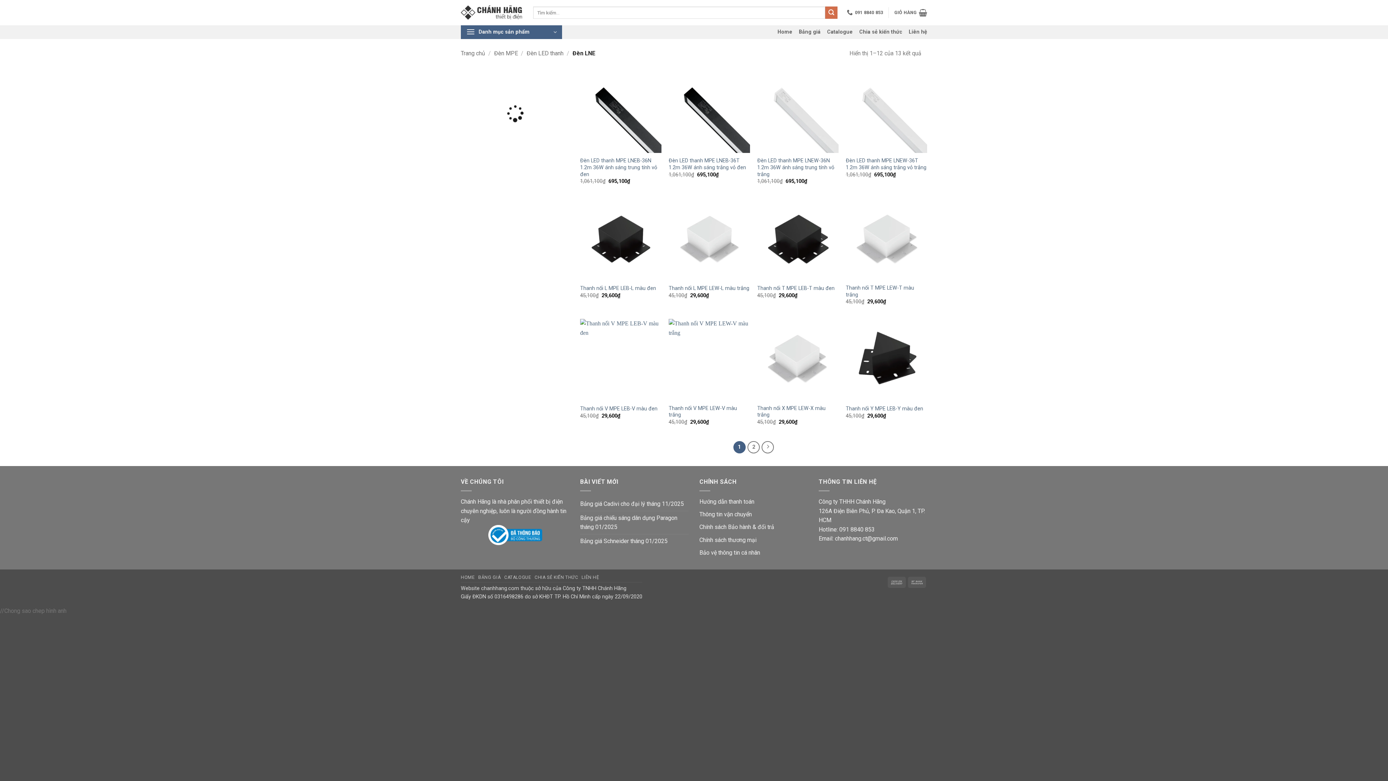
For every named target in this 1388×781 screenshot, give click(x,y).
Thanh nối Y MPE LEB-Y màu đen (884, 409)
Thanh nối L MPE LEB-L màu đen (618, 288)
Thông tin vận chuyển (725, 514)
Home (784, 32)
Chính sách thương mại (728, 540)
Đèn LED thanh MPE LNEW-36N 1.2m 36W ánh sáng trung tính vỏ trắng (795, 167)
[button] (910, 13)
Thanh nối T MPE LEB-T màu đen (796, 288)
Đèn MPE (506, 53)
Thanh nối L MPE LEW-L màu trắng (709, 288)
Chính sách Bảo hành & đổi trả (736, 527)
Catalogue (840, 32)
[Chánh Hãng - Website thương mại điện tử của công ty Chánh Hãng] (491, 12)
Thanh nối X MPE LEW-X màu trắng (791, 411)
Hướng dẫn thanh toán (726, 501)
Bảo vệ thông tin (719, 552)
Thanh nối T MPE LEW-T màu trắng (880, 291)
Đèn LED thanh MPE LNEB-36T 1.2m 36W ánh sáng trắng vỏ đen (707, 164)
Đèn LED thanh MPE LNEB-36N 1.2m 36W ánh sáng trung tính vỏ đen (618, 167)
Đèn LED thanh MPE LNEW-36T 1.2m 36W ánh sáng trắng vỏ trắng (886, 164)
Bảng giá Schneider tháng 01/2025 (624, 541)
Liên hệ (918, 32)
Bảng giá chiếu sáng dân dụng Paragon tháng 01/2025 (628, 523)
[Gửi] (831, 13)
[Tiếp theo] (768, 447)
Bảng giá (810, 32)
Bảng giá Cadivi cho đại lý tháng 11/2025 (632, 503)
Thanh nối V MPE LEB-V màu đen (618, 409)
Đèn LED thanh (545, 53)
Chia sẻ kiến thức (880, 32)
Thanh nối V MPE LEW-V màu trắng (703, 411)
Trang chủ (473, 53)
